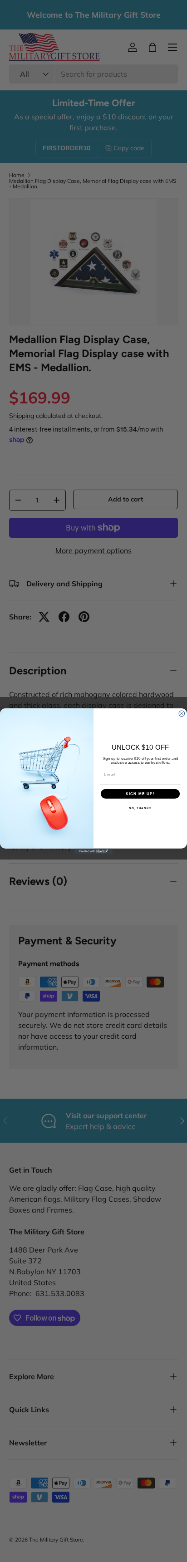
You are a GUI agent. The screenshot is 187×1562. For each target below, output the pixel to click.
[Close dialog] (182, 713)
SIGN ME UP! (140, 793)
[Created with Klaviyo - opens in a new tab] (93, 851)
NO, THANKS (140, 808)
